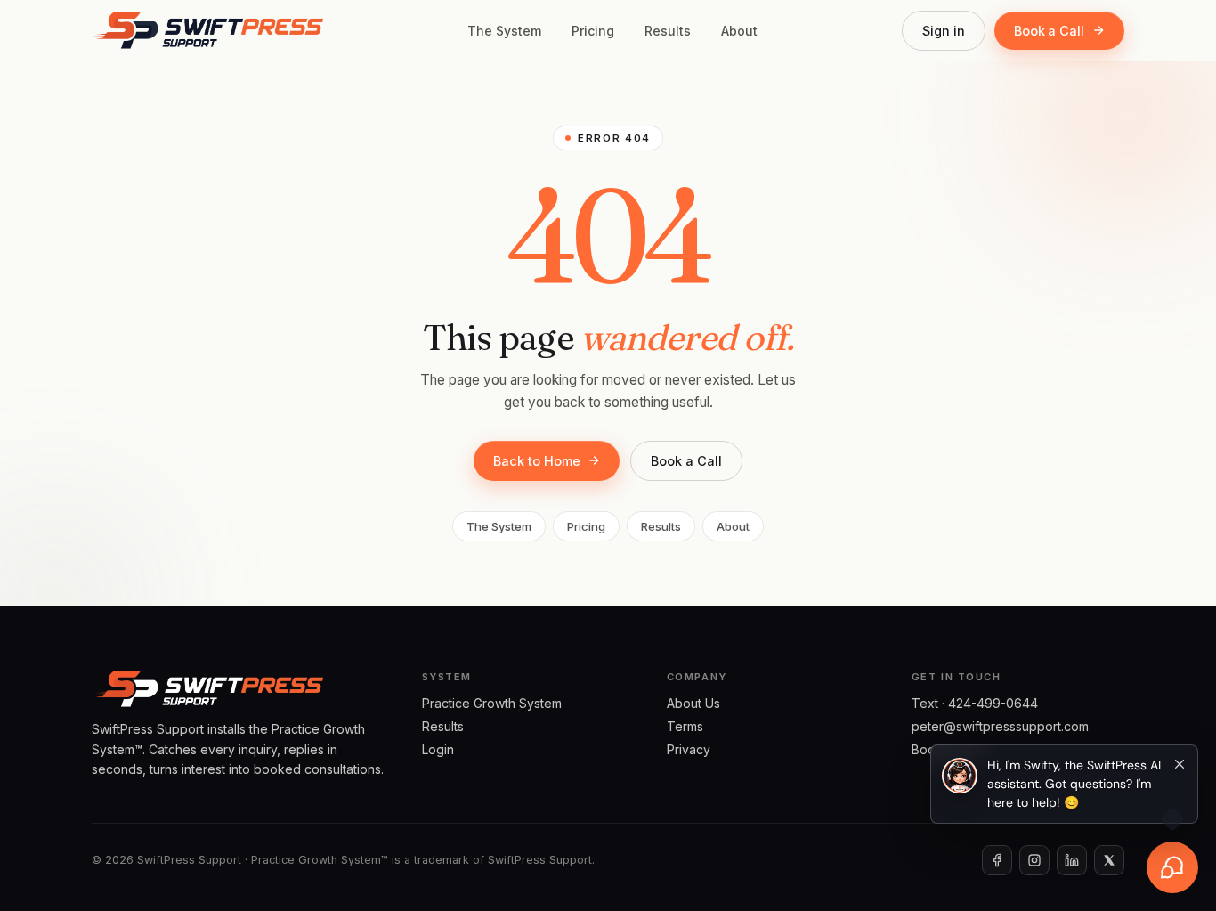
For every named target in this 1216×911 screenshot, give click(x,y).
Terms (685, 726)
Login (438, 749)
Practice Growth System (492, 703)
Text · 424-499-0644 (975, 703)
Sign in (943, 30)
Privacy (688, 749)
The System (504, 30)
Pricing (593, 30)
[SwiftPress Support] (207, 30)
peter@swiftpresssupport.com (1000, 726)
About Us (693, 703)
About (739, 30)
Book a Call (1049, 30)
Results (667, 30)
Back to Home (536, 460)
